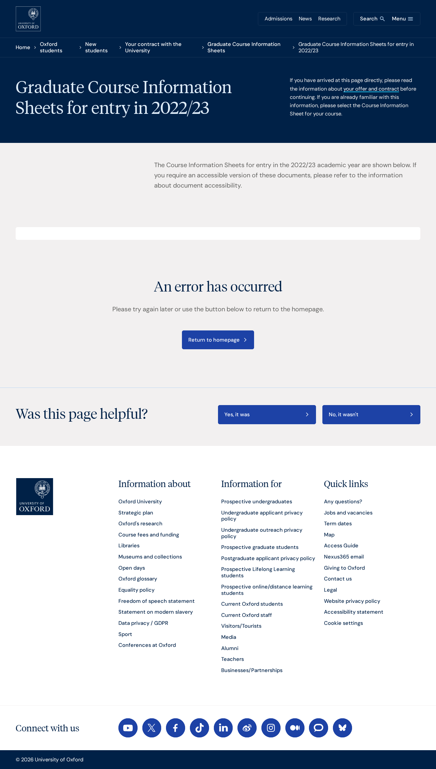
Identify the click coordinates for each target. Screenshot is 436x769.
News (305, 18)
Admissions (278, 18)
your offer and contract (371, 88)
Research (329, 18)
